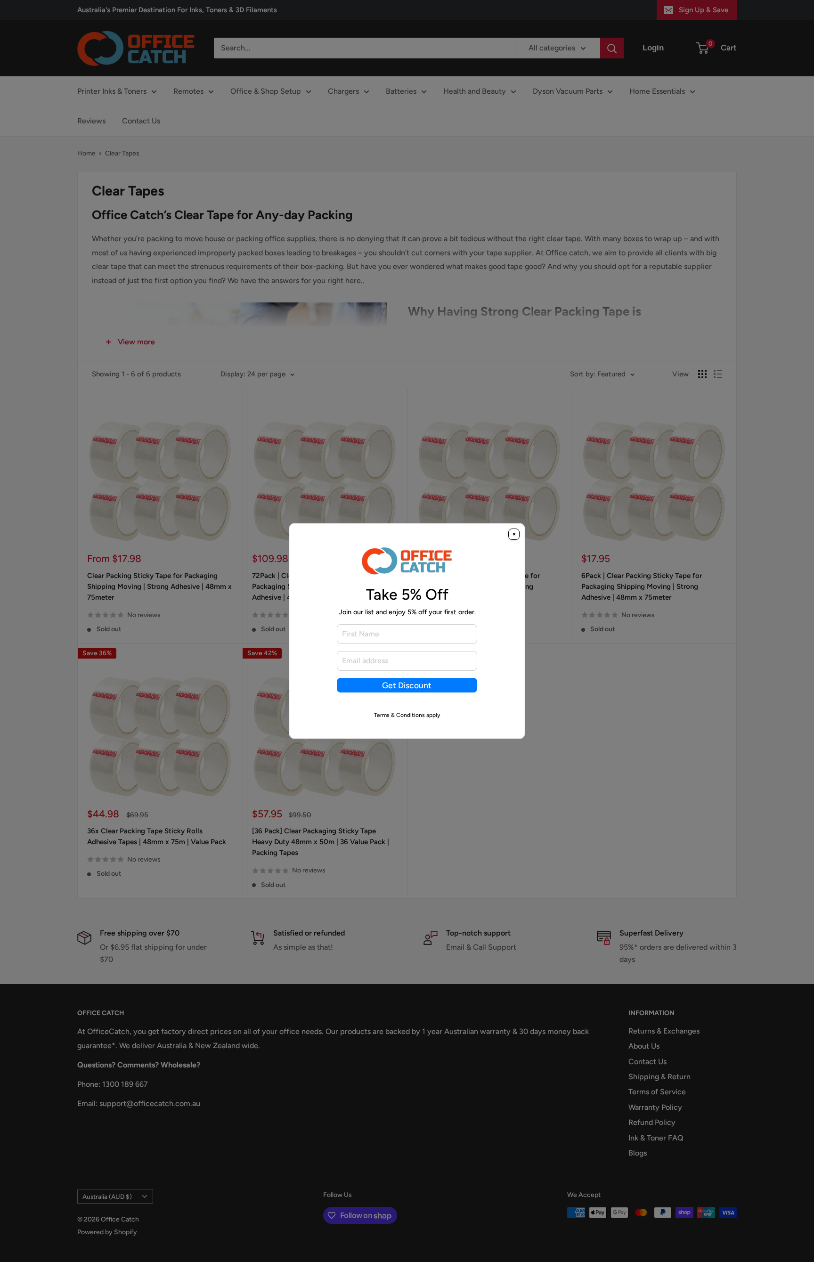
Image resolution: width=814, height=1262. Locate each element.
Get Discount (406, 685)
